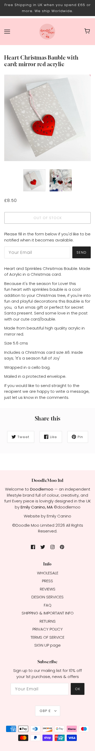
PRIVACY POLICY (47, 629)
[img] (33, 547)
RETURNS (48, 621)
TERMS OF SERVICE (47, 637)
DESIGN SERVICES (47, 597)
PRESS (47, 581)
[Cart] (88, 31)
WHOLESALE (47, 573)
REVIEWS (47, 589)
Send (82, 252)
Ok (77, 688)
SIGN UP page (47, 645)
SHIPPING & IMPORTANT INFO (48, 613)
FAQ (47, 605)
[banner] (47, 31)
